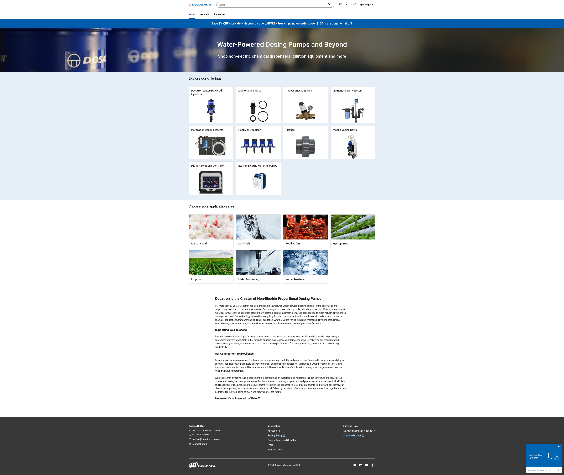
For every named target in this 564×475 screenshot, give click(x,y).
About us (272, 430)
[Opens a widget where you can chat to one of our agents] (544, 458)
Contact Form (198, 444)
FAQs (270, 444)
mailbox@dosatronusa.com (206, 439)
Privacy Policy (275, 435)
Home (192, 14)
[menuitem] (192, 15)
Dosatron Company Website (357, 430)
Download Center (352, 435)
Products (205, 14)
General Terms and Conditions (283, 440)
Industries (219, 14)
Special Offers (275, 449)
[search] (329, 5)
